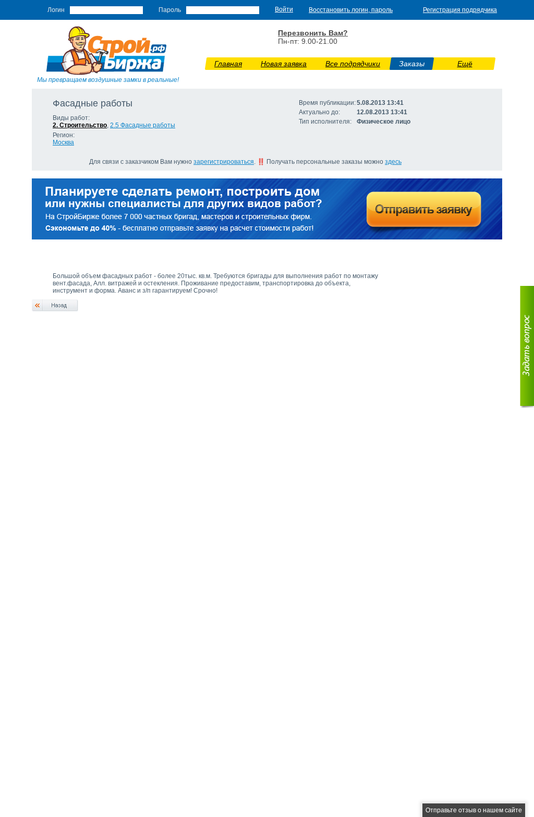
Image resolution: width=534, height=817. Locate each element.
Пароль (170, 10)
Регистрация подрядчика (460, 10)
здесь (393, 161)
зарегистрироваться (223, 161)
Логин (56, 10)
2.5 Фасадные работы (142, 125)
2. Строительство (80, 125)
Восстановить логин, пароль (351, 10)
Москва (63, 142)
